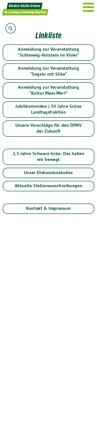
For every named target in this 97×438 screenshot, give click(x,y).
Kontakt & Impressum (48, 208)
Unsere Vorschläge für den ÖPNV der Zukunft (48, 128)
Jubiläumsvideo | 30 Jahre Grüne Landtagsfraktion (48, 109)
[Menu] (88, 7)
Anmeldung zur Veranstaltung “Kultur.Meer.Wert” (48, 90)
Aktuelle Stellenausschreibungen (49, 186)
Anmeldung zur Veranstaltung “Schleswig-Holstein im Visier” (48, 52)
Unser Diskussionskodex (48, 172)
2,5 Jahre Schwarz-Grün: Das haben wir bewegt (49, 156)
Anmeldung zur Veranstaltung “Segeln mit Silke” (48, 71)
